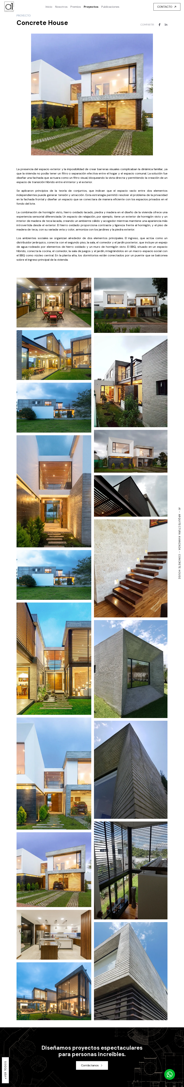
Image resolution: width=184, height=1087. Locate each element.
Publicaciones (110, 7)
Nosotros (61, 7)
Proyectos (91, 7)
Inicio (49, 7)
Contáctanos (90, 1065)
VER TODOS (5, 1069)
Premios (75, 7)
